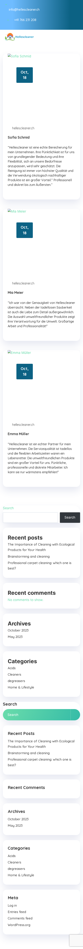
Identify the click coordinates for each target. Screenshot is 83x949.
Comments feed (20, 918)
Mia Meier (16, 292)
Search (8, 508)
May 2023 (15, 637)
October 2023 (18, 630)
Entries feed (17, 912)
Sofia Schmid (19, 137)
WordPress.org (19, 925)
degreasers (16, 681)
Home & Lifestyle (21, 687)
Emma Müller (18, 434)
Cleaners (14, 674)
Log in (12, 905)
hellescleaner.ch (23, 128)
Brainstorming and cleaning (29, 556)
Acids (12, 668)
